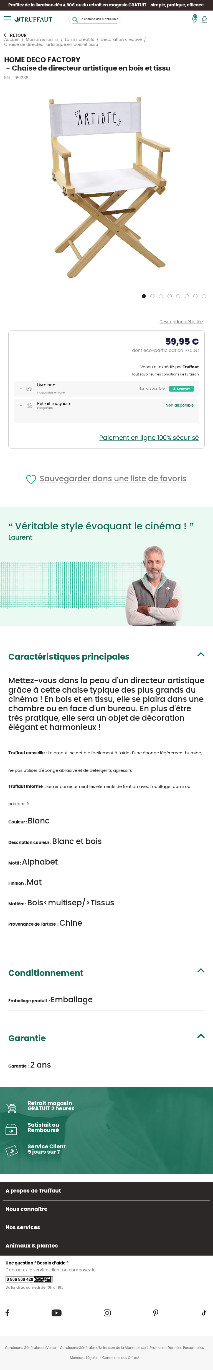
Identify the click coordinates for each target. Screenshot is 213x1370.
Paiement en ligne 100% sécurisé (149, 438)
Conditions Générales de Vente (30, 1347)
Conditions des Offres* (120, 1357)
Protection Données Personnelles (177, 1347)
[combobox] (95, 19)
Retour (18, 35)
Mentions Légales (84, 1357)
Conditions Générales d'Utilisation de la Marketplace (103, 1347)
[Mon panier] (204, 19)
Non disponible (151, 388)
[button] (144, 295)
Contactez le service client (34, 1270)
